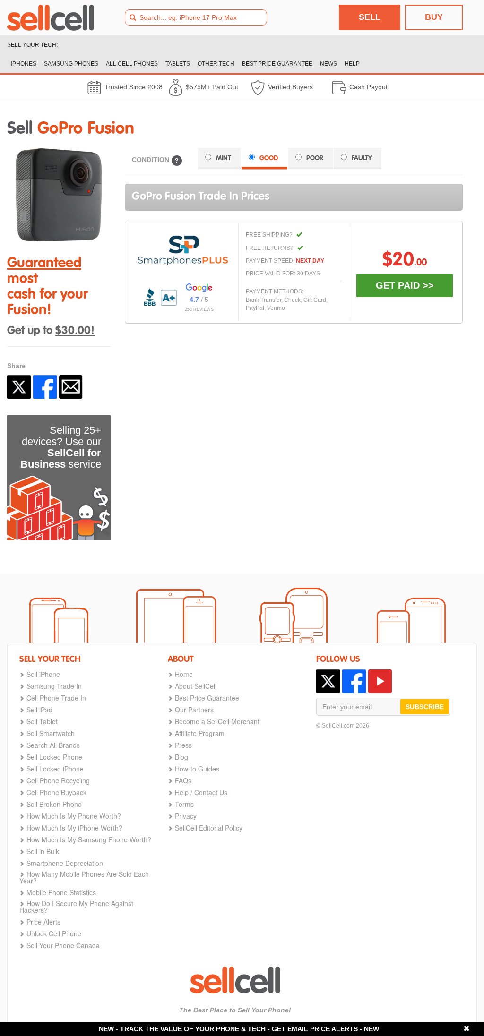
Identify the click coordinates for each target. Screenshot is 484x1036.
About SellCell (195, 686)
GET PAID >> (405, 285)
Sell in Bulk (42, 851)
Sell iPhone (43, 674)
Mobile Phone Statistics (61, 892)
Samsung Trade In (54, 686)
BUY (434, 17)
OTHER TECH (216, 63)
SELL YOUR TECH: (32, 45)
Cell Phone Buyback (56, 792)
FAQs (183, 780)
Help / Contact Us (201, 792)
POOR (314, 158)
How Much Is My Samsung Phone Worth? (88, 839)
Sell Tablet (42, 721)
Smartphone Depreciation (64, 863)
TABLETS (177, 63)
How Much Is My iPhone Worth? (74, 827)
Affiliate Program (200, 733)
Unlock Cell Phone (53, 933)
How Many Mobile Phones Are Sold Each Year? (84, 877)
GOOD (268, 158)
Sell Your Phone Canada (63, 945)
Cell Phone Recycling (58, 780)
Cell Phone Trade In (56, 697)
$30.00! (75, 331)
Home (184, 674)
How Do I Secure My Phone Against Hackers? (76, 906)
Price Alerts (43, 921)
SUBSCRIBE (425, 707)
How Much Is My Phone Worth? (73, 816)
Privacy (186, 816)
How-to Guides (197, 768)
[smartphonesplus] (183, 250)
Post (19, 387)
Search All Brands (53, 745)
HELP (352, 63)
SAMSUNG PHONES (71, 63)
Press (183, 745)
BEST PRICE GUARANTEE (277, 63)
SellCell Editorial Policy (208, 827)
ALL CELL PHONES (132, 63)
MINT (223, 158)
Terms (184, 804)
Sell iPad (39, 709)
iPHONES (23, 63)
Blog (181, 756)
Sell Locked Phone (54, 756)
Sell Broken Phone (54, 804)
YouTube (380, 681)
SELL (369, 17)
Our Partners (194, 709)
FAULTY (362, 158)
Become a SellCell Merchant (217, 721)
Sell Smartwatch (50, 733)
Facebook (45, 387)
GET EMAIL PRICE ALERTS (315, 1029)
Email (71, 387)
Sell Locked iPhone (55, 768)
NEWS (328, 63)
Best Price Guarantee (207, 697)
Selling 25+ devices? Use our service (60, 447)
